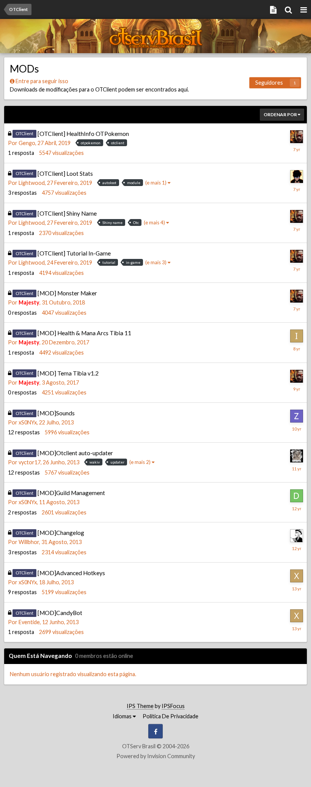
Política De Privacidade (170, 716)
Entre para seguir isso (42, 81)
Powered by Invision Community (155, 756)
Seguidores (269, 82)
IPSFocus (173, 706)
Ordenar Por (281, 114)
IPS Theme (140, 706)
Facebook (155, 731)
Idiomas (123, 716)
